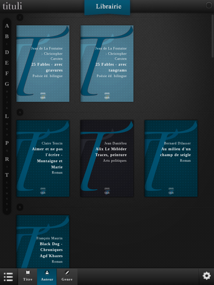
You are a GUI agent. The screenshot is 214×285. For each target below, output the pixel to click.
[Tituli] (12, 2)
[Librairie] (107, 9)
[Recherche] (209, 5)
